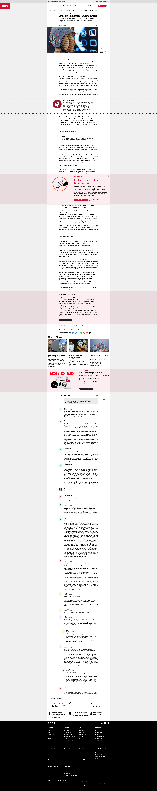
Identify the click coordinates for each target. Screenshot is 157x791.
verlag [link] (49, 1)
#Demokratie (78, 325)
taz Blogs (97, 752)
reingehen (50, 761)
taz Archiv (97, 758)
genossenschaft (98, 732)
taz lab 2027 (82, 760)
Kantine (50, 772)
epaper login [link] (105, 1)
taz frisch (66, 754)
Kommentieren (67, 329)
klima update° (51, 756)
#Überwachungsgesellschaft (69, 325)
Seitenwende (102, 783)
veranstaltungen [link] (54, 1)
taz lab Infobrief (67, 758)
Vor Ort (81, 754)
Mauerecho (50, 758)
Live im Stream (82, 756)
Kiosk (89, 109)
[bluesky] (105, 723)
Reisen (49, 770)
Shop (49, 774)
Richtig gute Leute (68, 734)
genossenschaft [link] (99, 1)
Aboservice (66, 771)
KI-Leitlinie (105, 781)
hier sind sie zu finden (73, 402)
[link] (51, 6)
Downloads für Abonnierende (70, 775)
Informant (81, 783)
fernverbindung (51, 754)
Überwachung (67, 10)
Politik (49, 730)
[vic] (60, 489)
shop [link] (60, 1)
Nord (49, 742)
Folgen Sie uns (97, 723)
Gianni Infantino (67, 732)
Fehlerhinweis (74, 329)
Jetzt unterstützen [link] (65, 320)
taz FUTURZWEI (98, 754)
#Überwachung (85, 325)
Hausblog (81, 732)
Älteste (97, 395)
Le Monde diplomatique (100, 756)
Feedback (66, 769)
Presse (81, 738)
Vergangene (82, 758)
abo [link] (94, 1)
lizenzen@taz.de (57, 782)
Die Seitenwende (83, 734)
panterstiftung (98, 738)
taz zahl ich (97, 734)
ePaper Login (67, 773)
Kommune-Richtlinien (98, 781)
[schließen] (107, 176)
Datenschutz (87, 783)
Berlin (49, 740)
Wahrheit (50, 744)
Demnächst (82, 752)
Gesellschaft (55, 10)
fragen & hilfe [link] (64, 1)
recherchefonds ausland (100, 736)
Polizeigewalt (67, 730)
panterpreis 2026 (99, 740)
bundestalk (50, 752)
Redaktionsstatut (89, 781)
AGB (97, 783)
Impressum (93, 783)
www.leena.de (83, 139)
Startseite (50, 10)
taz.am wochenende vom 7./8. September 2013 (76, 105)
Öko (49, 732)
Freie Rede (50, 760)
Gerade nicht (103, 176)
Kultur (49, 736)
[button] (108, 6)
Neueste (93, 395)
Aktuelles (81, 730)
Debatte (61, 10)
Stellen (81, 736)
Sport (49, 738)
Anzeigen (50, 776)
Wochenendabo (82, 110)
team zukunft (67, 752)
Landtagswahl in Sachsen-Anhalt (70, 737)
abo (96, 730)
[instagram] (108, 723)
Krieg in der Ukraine (68, 740)
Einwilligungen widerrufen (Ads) (86, 785)
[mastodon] (102, 723)
